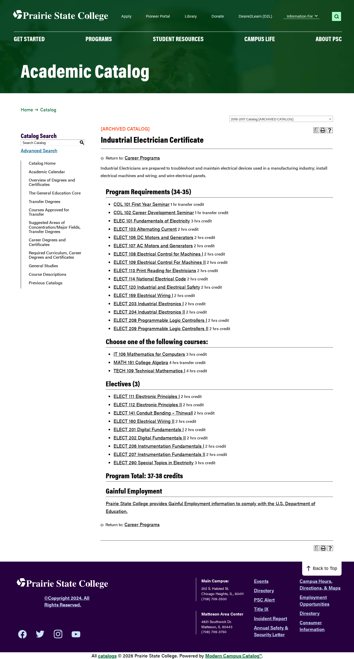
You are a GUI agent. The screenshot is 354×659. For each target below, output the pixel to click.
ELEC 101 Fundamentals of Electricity (152, 220)
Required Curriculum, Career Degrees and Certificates (55, 254)
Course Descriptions (47, 274)
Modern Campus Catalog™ (233, 655)
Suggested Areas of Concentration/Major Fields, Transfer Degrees (55, 227)
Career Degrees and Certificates (47, 242)
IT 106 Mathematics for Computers (149, 354)
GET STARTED (29, 38)
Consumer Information (312, 625)
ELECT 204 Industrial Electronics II (149, 311)
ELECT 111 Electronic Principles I (147, 396)
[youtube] (76, 634)
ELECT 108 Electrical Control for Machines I (158, 253)
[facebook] (22, 634)
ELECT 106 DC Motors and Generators (153, 237)
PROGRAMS (99, 38)
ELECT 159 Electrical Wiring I (143, 295)
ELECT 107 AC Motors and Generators (153, 245)
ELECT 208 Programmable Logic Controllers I (160, 320)
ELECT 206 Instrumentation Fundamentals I (159, 446)
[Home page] (60, 15)
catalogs (107, 655)
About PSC (329, 38)
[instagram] (58, 634)
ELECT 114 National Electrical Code (150, 278)
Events (261, 581)
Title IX (261, 609)
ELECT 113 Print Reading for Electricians (155, 270)
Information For (300, 16)
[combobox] (281, 119)
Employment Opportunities (314, 600)
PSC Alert (264, 599)
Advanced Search (39, 150)
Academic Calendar (47, 171)
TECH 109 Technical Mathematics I (149, 370)
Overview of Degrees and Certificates (52, 182)
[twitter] (40, 634)
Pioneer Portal (158, 16)
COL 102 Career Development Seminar (154, 212)
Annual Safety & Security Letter (271, 631)
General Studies (43, 265)
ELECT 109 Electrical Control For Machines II (160, 262)
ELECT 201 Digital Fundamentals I (149, 429)
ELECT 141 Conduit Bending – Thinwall (153, 412)
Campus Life (259, 38)
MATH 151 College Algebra (141, 362)
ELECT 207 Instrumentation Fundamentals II (159, 454)
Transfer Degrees (44, 201)
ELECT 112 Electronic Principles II (148, 404)
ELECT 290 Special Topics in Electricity (154, 462)
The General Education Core (55, 193)
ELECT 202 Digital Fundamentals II (150, 437)
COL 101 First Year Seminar (141, 204)
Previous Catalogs (45, 282)
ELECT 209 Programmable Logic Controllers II (161, 328)
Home (27, 109)
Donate (217, 16)
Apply (126, 16)
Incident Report (270, 618)
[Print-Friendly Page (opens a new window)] (323, 130)
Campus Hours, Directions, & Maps (320, 584)
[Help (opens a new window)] (329, 130)
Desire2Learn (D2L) (255, 16)
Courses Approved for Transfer (49, 211)
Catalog (48, 109)
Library (191, 16)
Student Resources (178, 38)
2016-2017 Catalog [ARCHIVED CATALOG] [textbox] (262, 119)
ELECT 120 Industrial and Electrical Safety (157, 287)
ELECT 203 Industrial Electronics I (149, 303)
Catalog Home (42, 163)
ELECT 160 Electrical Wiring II (144, 421)
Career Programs (142, 157)
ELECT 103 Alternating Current (145, 229)
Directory (264, 590)
